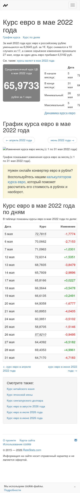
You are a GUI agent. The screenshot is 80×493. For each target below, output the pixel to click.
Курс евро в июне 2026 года (25, 418)
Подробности (12, 490)
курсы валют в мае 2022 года (35, 60)
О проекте (9, 440)
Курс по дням (31, 37)
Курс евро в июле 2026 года (25, 412)
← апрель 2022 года (19, 140)
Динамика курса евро (59, 113)
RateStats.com (32, 450)
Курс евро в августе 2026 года (26, 406)
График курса (11, 37)
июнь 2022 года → (62, 140)
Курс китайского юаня (21, 389)
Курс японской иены (20, 394)
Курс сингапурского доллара (25, 400)
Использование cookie (17, 444)
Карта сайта (27, 440)
